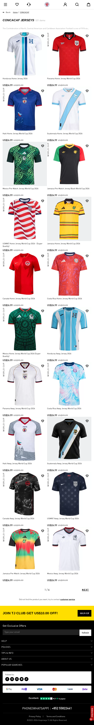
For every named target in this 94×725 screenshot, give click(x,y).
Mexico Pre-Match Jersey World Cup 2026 (20, 189)
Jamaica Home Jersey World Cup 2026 (63, 244)
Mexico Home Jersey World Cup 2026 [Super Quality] (22, 355)
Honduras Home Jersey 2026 (15, 79)
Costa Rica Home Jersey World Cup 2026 (64, 299)
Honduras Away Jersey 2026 (59, 354)
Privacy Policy (35, 717)
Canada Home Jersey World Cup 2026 (19, 299)
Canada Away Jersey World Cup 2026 (18, 519)
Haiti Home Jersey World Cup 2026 (17, 134)
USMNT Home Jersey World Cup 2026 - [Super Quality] (22, 245)
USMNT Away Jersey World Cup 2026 (63, 519)
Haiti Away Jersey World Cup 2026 (17, 464)
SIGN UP (84, 613)
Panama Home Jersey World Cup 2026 (63, 79)
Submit (85, 632)
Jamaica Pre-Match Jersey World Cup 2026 (21, 574)
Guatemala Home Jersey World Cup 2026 (64, 134)
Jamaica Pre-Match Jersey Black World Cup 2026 (68, 189)
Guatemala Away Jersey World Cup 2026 (64, 464)
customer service (67, 600)
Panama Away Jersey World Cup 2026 (19, 409)
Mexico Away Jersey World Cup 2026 (62, 574)
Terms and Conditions (55, 717)
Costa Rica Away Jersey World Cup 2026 (64, 409)
